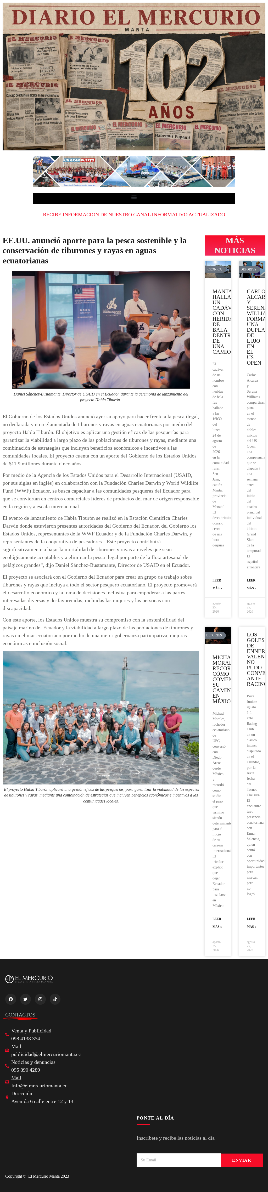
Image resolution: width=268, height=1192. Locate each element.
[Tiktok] (55, 999)
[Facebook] (10, 999)
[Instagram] (40, 999)
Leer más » (217, 584)
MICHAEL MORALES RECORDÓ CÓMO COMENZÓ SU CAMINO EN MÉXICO (226, 679)
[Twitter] (25, 999)
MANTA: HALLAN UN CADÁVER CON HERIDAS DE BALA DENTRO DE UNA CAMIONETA (229, 321)
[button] (134, 197)
